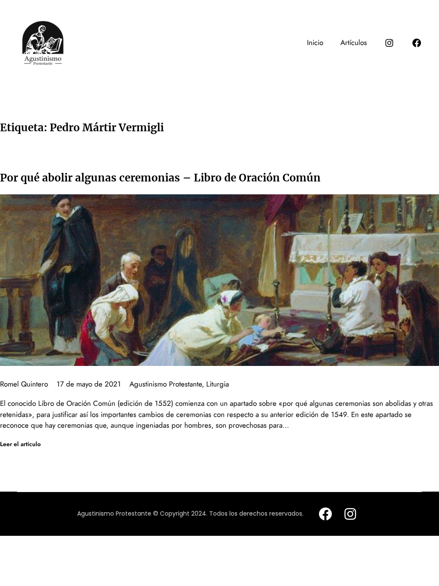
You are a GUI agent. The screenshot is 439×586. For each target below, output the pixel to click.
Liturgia (217, 384)
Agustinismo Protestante (165, 384)
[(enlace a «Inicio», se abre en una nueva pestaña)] (43, 43)
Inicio (315, 42)
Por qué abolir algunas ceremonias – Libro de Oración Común (160, 177)
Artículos (353, 42)
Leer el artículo (20, 444)
